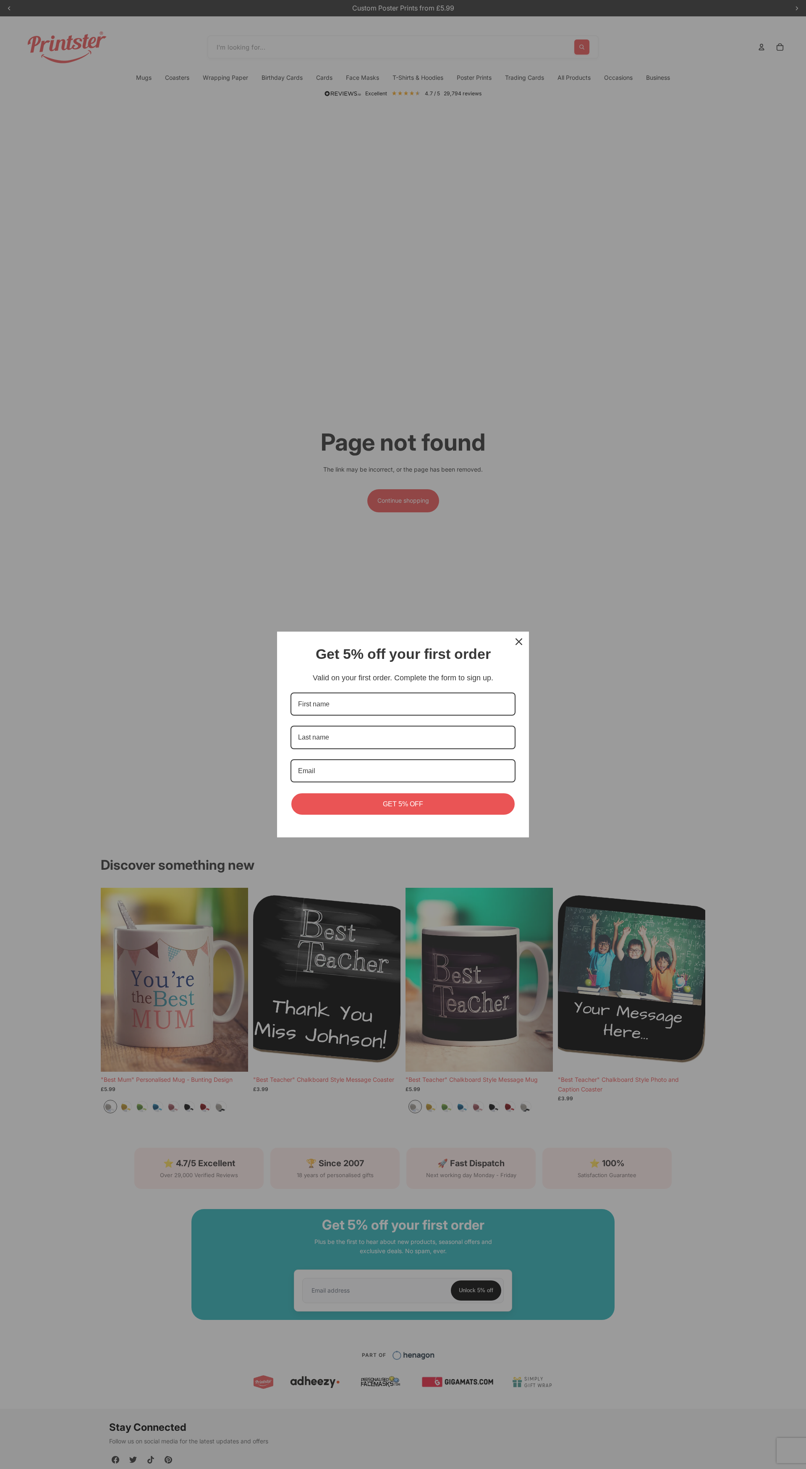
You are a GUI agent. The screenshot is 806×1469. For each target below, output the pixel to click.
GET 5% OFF (403, 804)
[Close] (519, 642)
